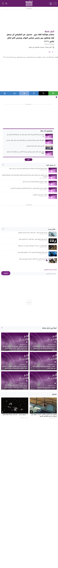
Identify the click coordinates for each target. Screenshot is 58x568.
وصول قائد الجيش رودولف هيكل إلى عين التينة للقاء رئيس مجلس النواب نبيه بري (25, 140)
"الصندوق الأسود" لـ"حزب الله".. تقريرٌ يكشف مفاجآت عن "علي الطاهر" (32, 246)
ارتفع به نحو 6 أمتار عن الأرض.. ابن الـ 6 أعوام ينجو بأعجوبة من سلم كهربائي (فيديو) (44, 415)
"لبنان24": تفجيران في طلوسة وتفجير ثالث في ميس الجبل (35, 182)
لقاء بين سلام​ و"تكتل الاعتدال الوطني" (35, 146)
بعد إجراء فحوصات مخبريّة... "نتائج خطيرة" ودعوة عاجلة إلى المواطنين (32, 233)
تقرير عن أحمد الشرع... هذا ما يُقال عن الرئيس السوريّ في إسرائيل (33, 259)
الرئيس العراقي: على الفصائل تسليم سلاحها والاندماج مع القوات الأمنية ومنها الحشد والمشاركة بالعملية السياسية (24, 176)
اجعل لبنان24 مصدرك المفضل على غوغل (40, 47)
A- (52, 52)
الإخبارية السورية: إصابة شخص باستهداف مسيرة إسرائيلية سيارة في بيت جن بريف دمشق (28, 168)
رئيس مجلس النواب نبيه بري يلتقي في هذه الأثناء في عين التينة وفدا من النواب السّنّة (25, 152)
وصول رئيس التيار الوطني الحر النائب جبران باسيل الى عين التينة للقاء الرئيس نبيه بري (25, 135)
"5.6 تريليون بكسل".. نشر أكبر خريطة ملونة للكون (15, 415)
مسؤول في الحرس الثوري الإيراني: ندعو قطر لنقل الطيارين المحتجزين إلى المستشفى (29, 188)
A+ (50, 52)
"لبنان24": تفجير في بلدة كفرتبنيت (40, 195)
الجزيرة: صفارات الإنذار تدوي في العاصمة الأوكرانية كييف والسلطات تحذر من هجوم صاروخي (15, 387)
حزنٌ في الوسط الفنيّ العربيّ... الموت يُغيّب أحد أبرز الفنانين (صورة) (33, 239)
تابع (28, 160)
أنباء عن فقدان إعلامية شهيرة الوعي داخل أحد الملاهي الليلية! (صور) (32, 252)
